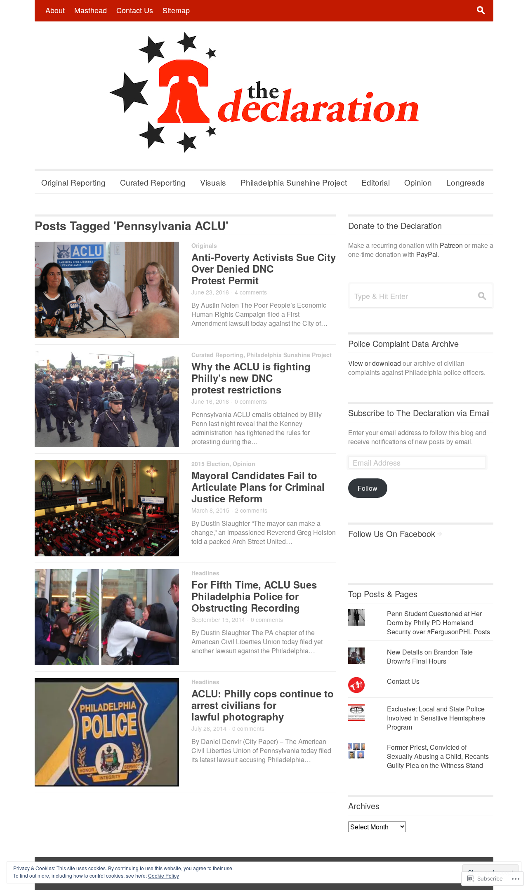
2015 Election (210, 463)
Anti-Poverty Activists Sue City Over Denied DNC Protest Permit (263, 268)
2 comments (251, 510)
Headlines (205, 573)
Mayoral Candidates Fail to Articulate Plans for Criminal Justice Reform (258, 486)
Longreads (465, 182)
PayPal (427, 254)
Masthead (90, 10)
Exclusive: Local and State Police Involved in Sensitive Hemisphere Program (436, 718)
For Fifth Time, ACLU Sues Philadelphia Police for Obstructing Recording (254, 596)
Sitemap (176, 10)
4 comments (251, 292)
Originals (204, 245)
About (55, 10)
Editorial (375, 182)
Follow (367, 488)
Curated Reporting (153, 182)
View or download (374, 363)
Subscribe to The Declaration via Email (419, 413)
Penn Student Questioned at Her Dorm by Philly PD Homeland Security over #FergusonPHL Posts (438, 622)
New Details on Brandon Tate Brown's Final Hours (430, 656)
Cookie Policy (163, 875)
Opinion (418, 182)
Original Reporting (73, 182)
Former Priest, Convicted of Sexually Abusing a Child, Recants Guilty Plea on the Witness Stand (438, 756)
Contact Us (134, 10)
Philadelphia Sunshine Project (293, 182)
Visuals (213, 182)
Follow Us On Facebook (391, 533)
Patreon (451, 245)
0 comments (251, 401)
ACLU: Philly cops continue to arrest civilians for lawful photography (262, 704)
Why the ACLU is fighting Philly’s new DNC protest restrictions (251, 377)
